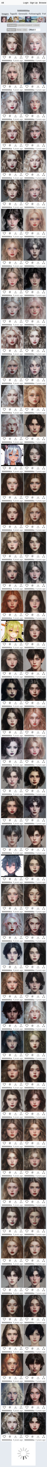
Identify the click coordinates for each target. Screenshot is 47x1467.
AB (2, 3)
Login (25, 3)
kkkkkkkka (7, 60)
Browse (42, 3)
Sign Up (34, 3)
